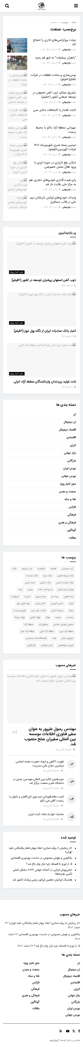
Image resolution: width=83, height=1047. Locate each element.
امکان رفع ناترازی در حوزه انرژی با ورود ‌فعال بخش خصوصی (55, 164)
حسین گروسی (57, 603)
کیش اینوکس (47, 645)
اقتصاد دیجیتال (67, 429)
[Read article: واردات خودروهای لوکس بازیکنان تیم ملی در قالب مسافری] (17, 203)
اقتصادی (71, 437)
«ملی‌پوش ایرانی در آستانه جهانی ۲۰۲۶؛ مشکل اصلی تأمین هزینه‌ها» (42, 872)
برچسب (64, 22)
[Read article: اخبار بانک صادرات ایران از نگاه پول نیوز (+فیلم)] (41, 309)
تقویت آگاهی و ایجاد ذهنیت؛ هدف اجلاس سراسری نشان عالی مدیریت (40, 763)
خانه (74, 22)
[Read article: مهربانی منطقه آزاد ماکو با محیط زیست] (17, 133)
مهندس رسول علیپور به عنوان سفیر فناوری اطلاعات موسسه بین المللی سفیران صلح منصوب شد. (50, 736)
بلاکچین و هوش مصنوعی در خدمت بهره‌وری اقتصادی (41, 858)
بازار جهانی (70, 453)
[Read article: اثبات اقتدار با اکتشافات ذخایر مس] (17, 115)
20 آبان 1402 (53, 137)
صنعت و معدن (67, 491)
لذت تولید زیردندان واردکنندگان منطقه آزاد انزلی (45, 381)
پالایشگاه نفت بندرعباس (36, 638)
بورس (30, 589)
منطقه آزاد (28, 624)
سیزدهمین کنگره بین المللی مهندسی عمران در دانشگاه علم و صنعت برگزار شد (38, 781)
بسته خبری (30, 582)
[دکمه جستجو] (7, 6)
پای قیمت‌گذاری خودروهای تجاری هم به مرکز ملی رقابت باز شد (52, 182)
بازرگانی (71, 460)
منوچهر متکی (67, 638)
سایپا (71, 610)
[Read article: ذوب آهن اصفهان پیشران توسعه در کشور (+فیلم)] (41, 258)
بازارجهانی (66, 49)
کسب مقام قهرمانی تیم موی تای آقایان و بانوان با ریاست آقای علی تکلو (36, 798)
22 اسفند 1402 (52, 49)
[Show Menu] (76, 6)
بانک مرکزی (45, 582)
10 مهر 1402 (53, 154)
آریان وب (54, 1040)
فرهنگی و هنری (67, 522)
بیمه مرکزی (41, 596)
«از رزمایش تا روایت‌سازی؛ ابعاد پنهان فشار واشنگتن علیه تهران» (40, 850)
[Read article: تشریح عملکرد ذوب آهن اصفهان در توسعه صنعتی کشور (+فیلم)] (17, 98)
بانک (14, 568)
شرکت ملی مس (38, 610)
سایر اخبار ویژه (16, 272)
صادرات (69, 617)
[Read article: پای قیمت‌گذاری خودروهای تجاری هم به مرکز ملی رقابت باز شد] (17, 185)
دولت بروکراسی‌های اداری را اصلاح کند (54, 42)
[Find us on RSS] (60, 1031)
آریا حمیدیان (67, 568)
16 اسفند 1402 (52, 63)
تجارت (27, 596)
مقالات (72, 538)
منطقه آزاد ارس (66, 631)
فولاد (48, 617)
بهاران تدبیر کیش (65, 589)
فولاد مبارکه (20, 617)
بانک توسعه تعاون (65, 576)
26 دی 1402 (53, 84)
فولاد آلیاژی (35, 617)
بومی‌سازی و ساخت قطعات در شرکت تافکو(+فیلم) (53, 77)
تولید (71, 603)
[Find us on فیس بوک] (79, 1031)
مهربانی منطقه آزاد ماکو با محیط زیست (56, 129)
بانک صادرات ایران (64, 582)
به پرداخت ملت (45, 589)
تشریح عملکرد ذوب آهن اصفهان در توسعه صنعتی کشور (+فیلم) (54, 94)
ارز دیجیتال (70, 422)
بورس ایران (69, 468)
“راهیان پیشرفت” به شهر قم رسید (55, 57)
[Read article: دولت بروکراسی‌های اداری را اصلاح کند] (17, 45)
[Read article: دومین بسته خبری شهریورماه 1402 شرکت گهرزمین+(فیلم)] (17, 150)
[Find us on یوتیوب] (67, 1031)
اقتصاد (53, 568)
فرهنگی (71, 514)
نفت (54, 638)
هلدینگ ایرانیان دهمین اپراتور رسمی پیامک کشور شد (42, 879)
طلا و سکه (70, 499)
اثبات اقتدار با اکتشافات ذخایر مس (54, 110)
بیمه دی (54, 596)
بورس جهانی (68, 476)
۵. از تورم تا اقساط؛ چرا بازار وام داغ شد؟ (49, 864)
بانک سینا (47, 576)
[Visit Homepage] (41, 6)
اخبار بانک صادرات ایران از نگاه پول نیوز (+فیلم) (45, 330)
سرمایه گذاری (57, 610)
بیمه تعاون (68, 596)
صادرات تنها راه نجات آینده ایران (46, 814)
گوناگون (71, 530)
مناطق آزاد (43, 624)
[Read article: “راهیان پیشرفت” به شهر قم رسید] (17, 63)
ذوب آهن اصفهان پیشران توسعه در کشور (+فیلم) (44, 280)
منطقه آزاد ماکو (27, 631)
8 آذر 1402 (54, 102)
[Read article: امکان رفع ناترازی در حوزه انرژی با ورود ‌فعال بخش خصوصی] (17, 168)
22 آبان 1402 (53, 115)
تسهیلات (15, 596)
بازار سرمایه (27, 568)
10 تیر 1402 (53, 172)
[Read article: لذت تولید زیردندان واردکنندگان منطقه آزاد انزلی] (41, 360)
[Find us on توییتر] (73, 1031)
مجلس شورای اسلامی (63, 624)
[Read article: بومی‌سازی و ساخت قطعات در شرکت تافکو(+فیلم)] (17, 80)
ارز (74, 414)
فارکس (72, 507)
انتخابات (41, 568)
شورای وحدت (19, 610)
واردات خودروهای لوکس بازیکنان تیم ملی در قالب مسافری (53, 199)
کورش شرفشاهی (65, 645)
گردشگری (31, 645)
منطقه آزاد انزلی (47, 631)
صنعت (53, 22)
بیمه (20, 589)
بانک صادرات (32, 576)
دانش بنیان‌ (40, 603)
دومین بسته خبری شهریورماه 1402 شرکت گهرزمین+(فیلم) (55, 147)
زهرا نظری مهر (23, 603)
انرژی (73, 445)
